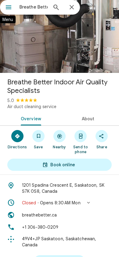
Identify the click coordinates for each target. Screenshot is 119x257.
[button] (59, 203)
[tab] (29, 118)
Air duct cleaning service (31, 106)
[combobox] (34, 7)
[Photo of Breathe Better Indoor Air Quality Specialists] (59, 36)
